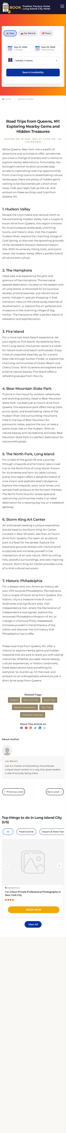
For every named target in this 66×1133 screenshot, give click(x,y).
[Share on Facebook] (21, 728)
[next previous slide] (7, 865)
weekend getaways (32, 714)
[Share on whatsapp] (44, 728)
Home (7, 99)
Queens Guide (25, 99)
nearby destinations (25, 707)
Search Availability (33, 72)
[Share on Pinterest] (26, 728)
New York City (31, 700)
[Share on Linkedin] (40, 728)
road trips (49, 700)
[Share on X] (35, 728)
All (8, 831)
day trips (46, 707)
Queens (14, 700)
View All (33, 924)
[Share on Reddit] (30, 728)
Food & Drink (26, 831)
